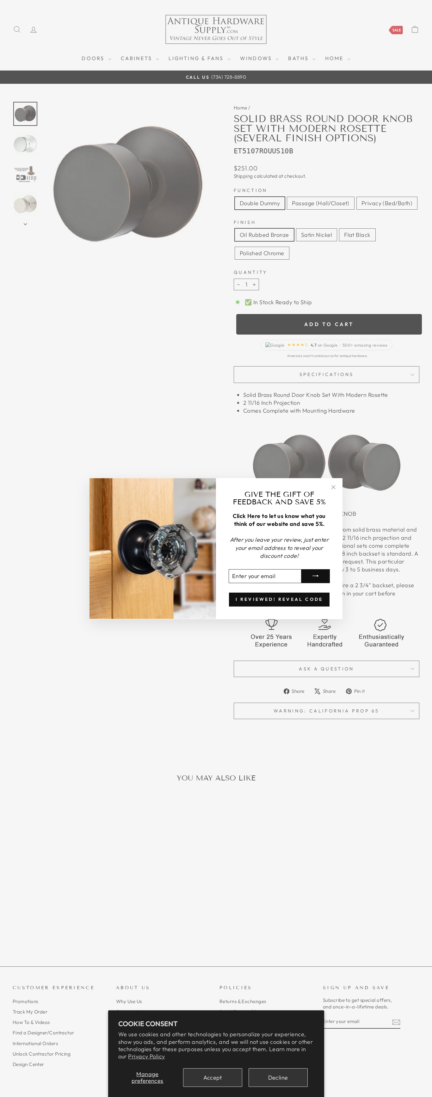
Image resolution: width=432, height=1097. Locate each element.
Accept (212, 1077)
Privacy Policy (146, 1056)
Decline (278, 1077)
